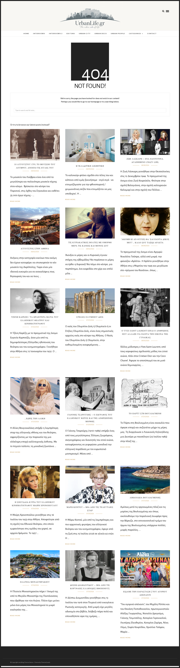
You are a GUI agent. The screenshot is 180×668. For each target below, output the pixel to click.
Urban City (84, 33)
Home (26, 33)
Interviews (39, 33)
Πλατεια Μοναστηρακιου (35, 582)
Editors (70, 33)
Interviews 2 (55, 33)
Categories (135, 33)
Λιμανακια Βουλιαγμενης (145, 497)
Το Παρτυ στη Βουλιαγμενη (145, 413)
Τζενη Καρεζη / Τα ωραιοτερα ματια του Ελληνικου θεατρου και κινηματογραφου (35, 320)
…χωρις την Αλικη (34, 418)
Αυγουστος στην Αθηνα (35, 248)
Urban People (118, 33)
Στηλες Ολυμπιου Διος (89, 317)
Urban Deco (101, 33)
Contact (152, 33)
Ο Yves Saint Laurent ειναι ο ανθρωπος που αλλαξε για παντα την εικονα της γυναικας (145, 334)
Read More (125, 195)
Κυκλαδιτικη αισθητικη (90, 166)
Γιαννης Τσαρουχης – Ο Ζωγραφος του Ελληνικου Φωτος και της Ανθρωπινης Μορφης (90, 418)
